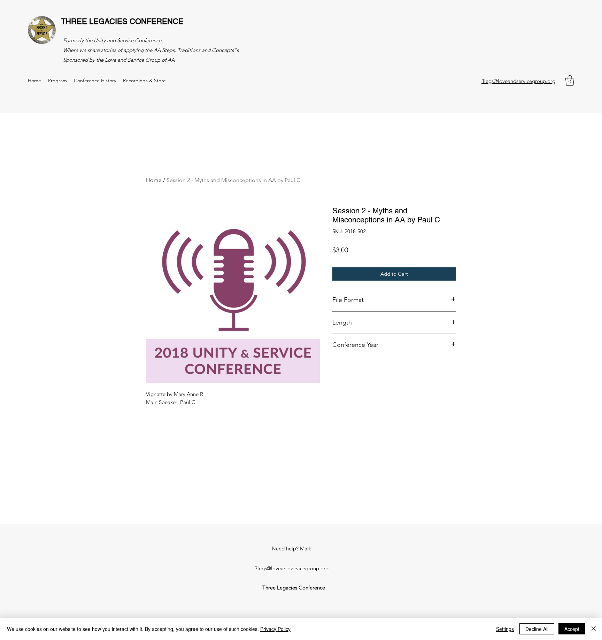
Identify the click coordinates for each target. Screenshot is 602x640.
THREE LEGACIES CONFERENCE (122, 21)
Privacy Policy (275, 628)
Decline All (536, 628)
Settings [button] (505, 628)
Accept (571, 628)
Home (154, 180)
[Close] (593, 628)
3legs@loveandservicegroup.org (518, 81)
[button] (569, 80)
